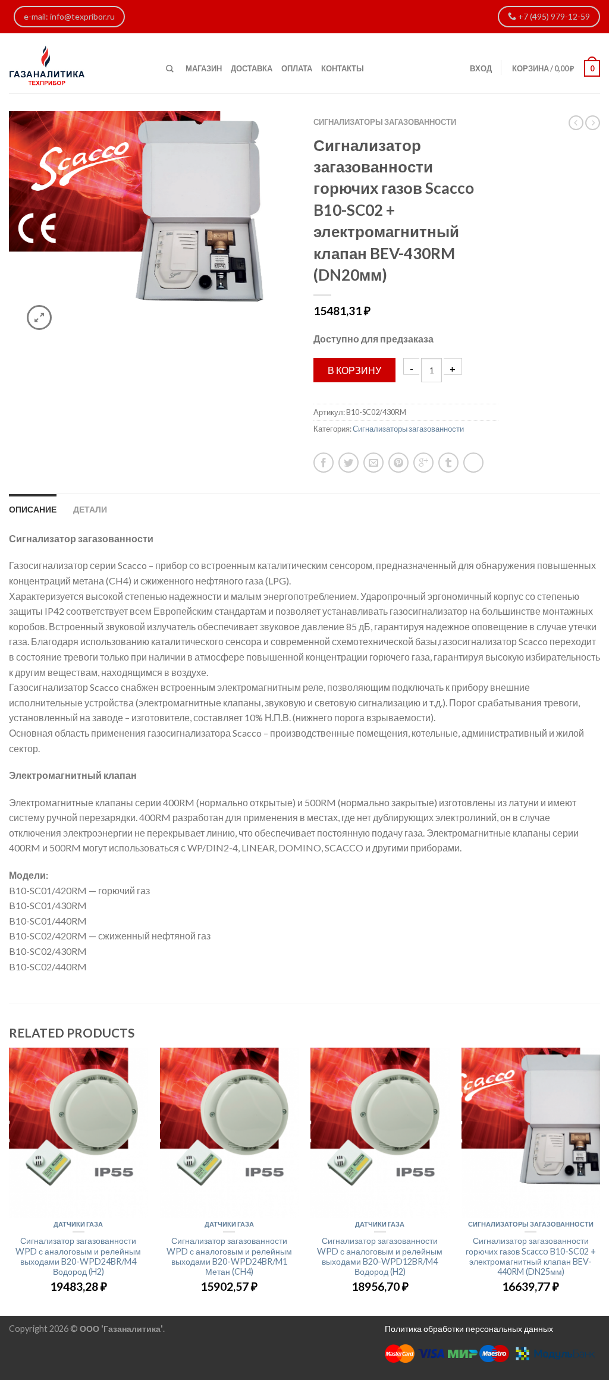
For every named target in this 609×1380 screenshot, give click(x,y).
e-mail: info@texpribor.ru (69, 16)
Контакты (342, 68)
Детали (90, 509)
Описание (32, 509)
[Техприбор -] (78, 63)
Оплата (296, 68)
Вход (481, 68)
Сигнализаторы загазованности (384, 122)
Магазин (204, 68)
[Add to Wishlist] (266, 141)
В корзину (354, 370)
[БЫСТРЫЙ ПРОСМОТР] (78, 1133)
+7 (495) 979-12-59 (553, 16)
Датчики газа (78, 1224)
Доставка (251, 68)
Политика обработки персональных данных (469, 1329)
